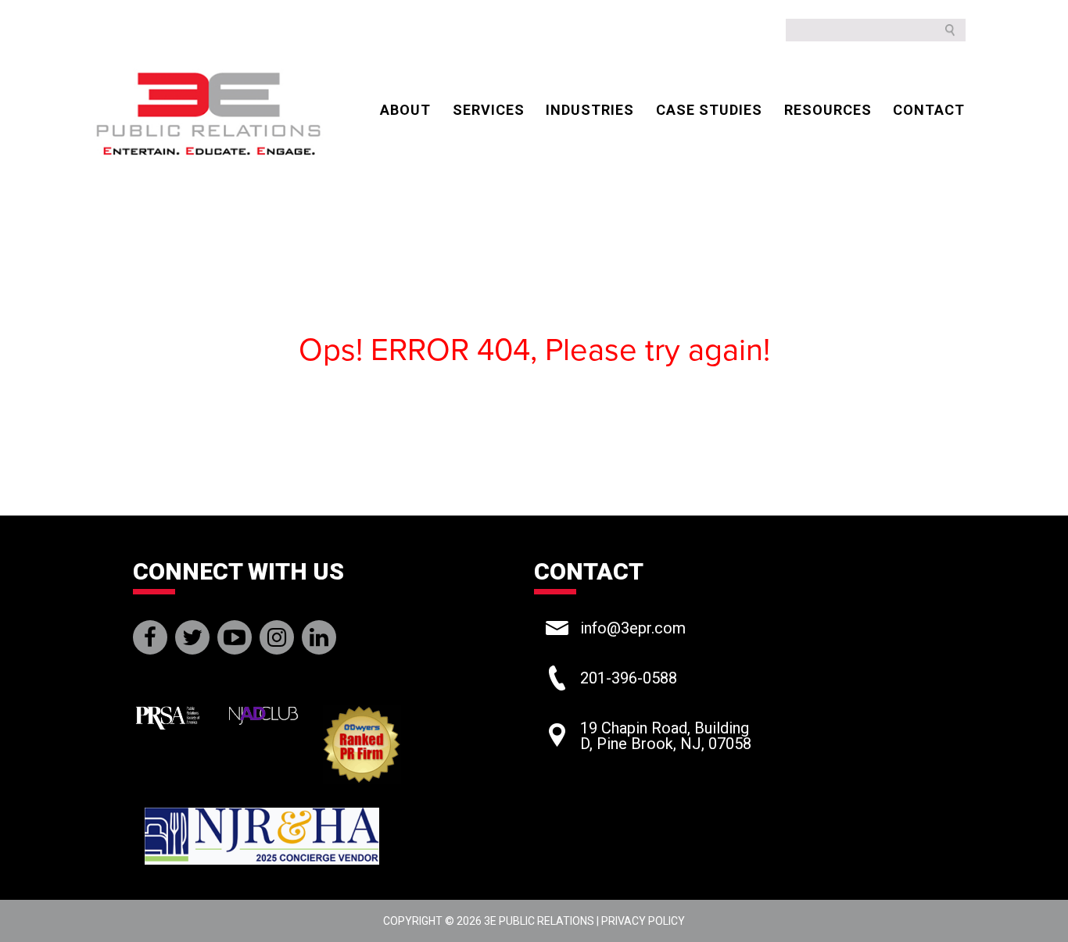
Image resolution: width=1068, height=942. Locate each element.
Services (489, 110)
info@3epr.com (633, 628)
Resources (828, 110)
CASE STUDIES (709, 110)
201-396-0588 (628, 678)
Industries (590, 110)
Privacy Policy (643, 921)
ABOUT (405, 110)
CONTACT (929, 110)
